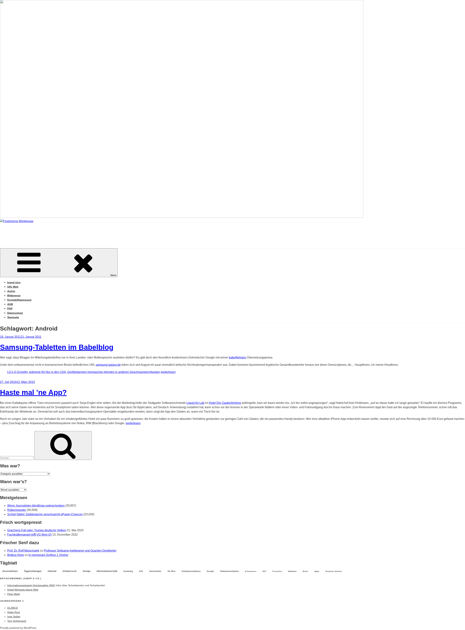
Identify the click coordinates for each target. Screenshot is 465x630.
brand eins (14, 282)
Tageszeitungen (33, 571)
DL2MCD (12, 607)
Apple (316, 571)
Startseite (13, 317)
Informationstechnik (107, 571)
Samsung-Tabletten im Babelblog (56, 347)
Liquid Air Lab (195, 402)
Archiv (11, 291)
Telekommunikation (229, 571)
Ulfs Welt (12, 286)
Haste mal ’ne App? (33, 392)
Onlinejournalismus (191, 571)
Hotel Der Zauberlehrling (225, 402)
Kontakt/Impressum (19, 299)
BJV (264, 571)
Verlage (86, 571)
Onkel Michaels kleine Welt (22, 589)
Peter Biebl (13, 594)
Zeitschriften (155, 571)
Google (210, 571)
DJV (141, 571)
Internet (52, 571)
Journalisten (10, 571)
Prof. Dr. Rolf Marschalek (23, 550)
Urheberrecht (69, 571)
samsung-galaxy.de (108, 364)
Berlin (305, 571)
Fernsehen (277, 571)
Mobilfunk (292, 571)
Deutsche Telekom (334, 571)
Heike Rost (13, 612)
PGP (10, 308)
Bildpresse (14, 295)
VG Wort (171, 571)
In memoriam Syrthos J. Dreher (48, 554)
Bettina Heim (15, 554)
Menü (113, 275)
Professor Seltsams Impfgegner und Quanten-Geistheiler (80, 550)
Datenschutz (15, 312)
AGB (10, 304)
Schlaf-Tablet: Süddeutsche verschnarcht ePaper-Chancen (45, 514)
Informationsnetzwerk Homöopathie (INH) (31, 585)
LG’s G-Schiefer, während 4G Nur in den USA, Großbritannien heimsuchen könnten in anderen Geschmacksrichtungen (83, 372)
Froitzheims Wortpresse (52, 232)
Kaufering (128, 571)
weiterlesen (168, 372)
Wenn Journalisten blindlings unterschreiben (36, 505)
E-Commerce (250, 571)
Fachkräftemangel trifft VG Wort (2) (29, 534)
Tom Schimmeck (16, 620)
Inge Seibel (13, 616)
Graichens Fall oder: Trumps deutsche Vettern (36, 530)
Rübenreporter (16, 509)
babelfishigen (237, 357)
